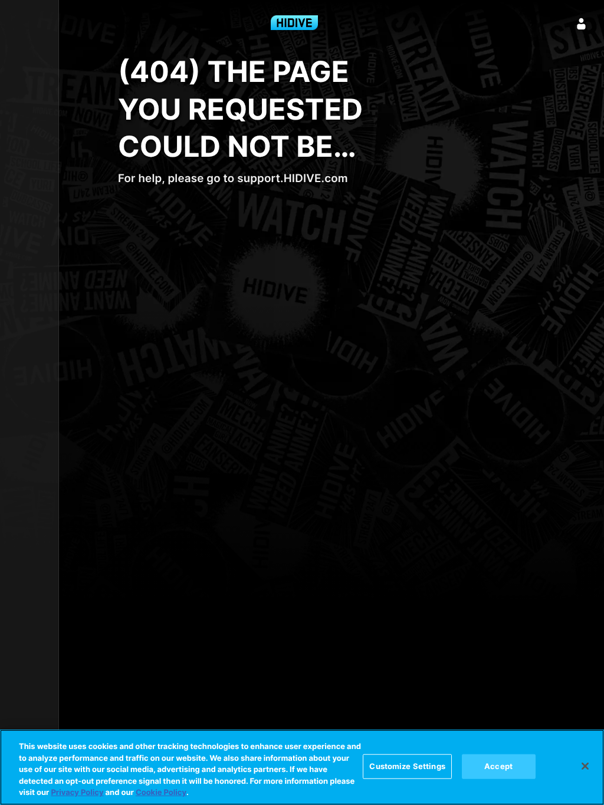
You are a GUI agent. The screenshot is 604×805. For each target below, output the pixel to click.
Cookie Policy (161, 792)
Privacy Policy (77, 792)
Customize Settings (407, 766)
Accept (498, 766)
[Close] (585, 766)
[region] (302, 767)
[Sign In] (581, 23)
